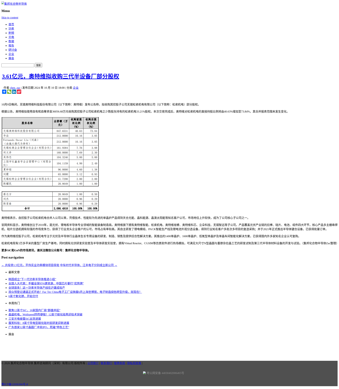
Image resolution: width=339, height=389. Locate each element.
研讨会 (12, 49)
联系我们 (106, 363)
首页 (11, 24)
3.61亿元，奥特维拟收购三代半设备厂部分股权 (60, 76)
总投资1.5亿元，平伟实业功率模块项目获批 (30, 265)
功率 (11, 28)
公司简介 (93, 363)
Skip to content (9, 17)
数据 (11, 41)
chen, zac (15, 87)
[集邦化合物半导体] (14, 3)
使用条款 (119, 363)
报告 (11, 45)
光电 (11, 37)
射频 (11, 32)
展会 (11, 58)
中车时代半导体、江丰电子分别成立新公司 (88, 265)
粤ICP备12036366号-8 (14, 384)
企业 (11, 54)
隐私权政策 (134, 363)
